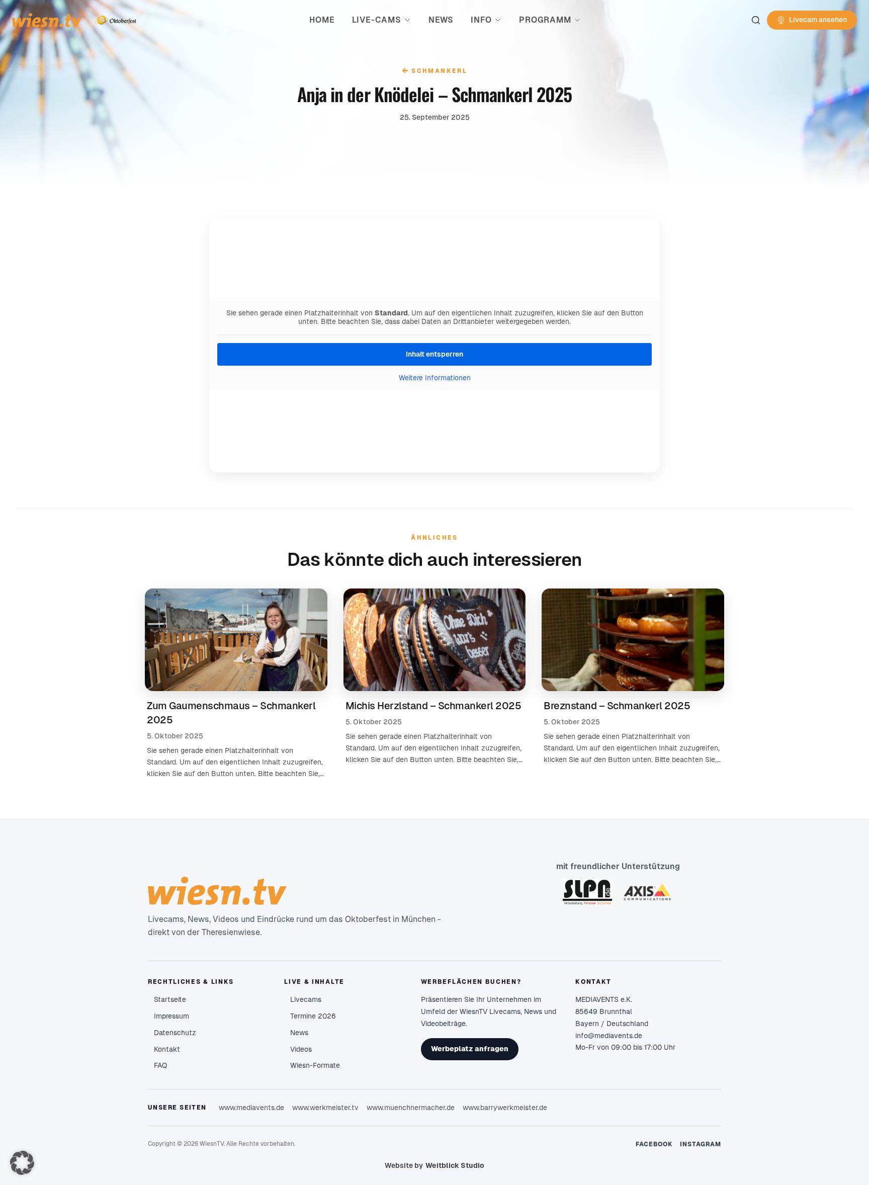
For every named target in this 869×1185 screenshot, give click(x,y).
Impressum (171, 1016)
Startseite (170, 999)
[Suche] (756, 20)
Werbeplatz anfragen (469, 1049)
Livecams (305, 999)
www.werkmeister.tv (325, 1108)
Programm (545, 20)
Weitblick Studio (454, 1165)
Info (481, 20)
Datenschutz (175, 1033)
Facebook (654, 1144)
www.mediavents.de (251, 1108)
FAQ (160, 1065)
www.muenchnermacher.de (411, 1108)
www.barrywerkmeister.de (505, 1108)
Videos (301, 1049)
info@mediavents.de (608, 1036)
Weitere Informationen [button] (435, 378)
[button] (22, 1163)
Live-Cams (376, 20)
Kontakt (167, 1049)
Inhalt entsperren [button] (434, 354)
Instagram (700, 1144)
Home (321, 20)
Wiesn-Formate (315, 1065)
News (441, 20)
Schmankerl (434, 70)
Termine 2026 (313, 1016)
